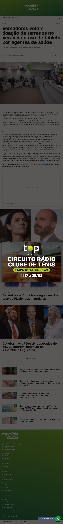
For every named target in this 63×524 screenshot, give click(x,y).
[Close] (61, 242)
